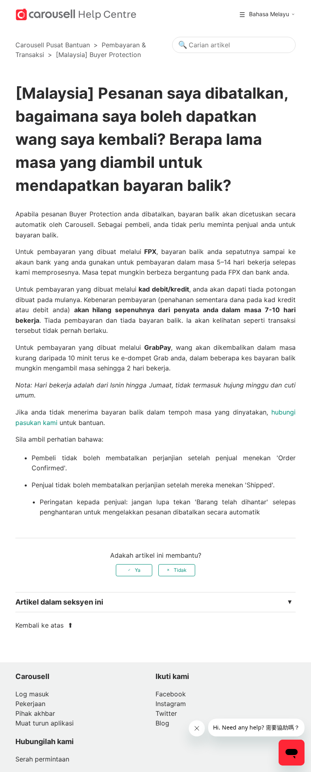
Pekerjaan (30, 704)
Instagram (171, 704)
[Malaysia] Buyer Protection (98, 55)
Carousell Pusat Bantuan (52, 45)
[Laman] (75, 14)
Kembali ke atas (40, 625)
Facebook (171, 694)
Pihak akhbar (35, 713)
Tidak (180, 570)
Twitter (166, 713)
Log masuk (32, 694)
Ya (138, 570)
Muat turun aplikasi (44, 723)
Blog (162, 723)
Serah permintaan (42, 759)
